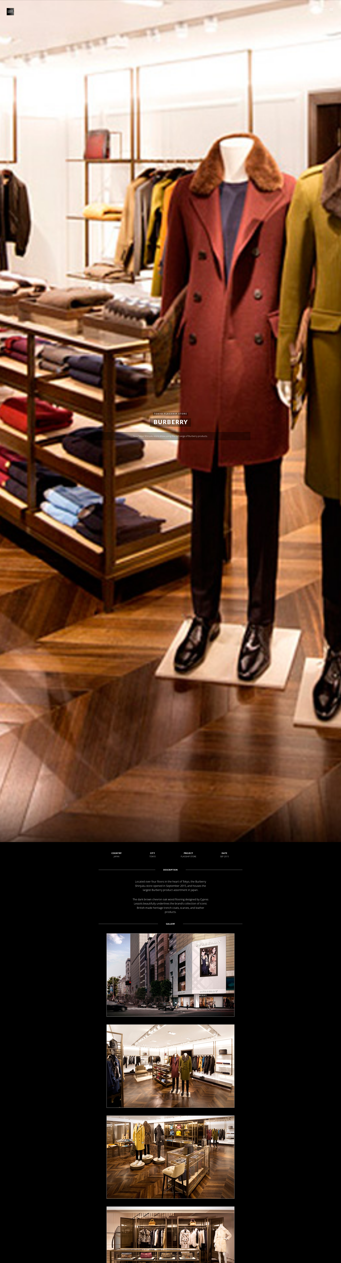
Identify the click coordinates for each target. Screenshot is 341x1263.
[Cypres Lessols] (11, 11)
